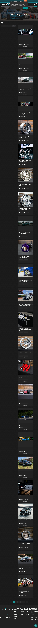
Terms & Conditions (27, 625)
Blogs (22, 613)
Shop (15, 611)
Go (13, 25)
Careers (15, 616)
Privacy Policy (21, 625)
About (15, 613)
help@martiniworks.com (5, 614)
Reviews (15, 614)
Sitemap (15, 619)
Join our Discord (25, 614)
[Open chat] (35, 625)
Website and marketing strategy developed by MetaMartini (19, 626)
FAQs (15, 618)
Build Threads (24, 611)
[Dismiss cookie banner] (27, 2)
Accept (25, 7)
